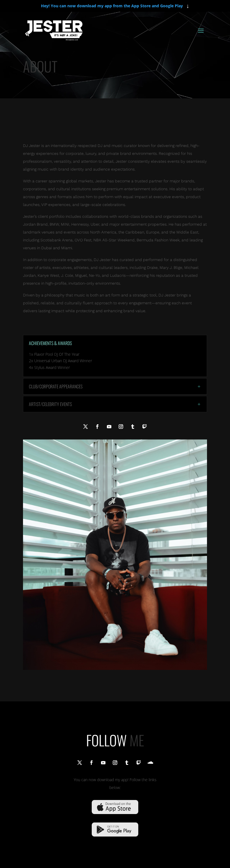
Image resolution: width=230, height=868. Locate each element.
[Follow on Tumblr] (132, 426)
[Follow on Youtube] (109, 426)
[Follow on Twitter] (85, 426)
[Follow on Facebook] (97, 426)
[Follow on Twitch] (144, 426)
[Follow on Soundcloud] (150, 762)
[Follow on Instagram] (120, 426)
